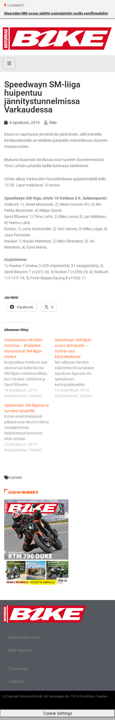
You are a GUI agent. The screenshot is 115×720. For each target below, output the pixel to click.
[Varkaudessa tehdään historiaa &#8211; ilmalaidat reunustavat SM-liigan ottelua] (29, 368)
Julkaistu (16, 681)
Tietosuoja (18, 668)
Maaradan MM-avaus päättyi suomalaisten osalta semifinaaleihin (56, 13)
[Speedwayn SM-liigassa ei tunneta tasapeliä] (29, 427)
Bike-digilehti (20, 650)
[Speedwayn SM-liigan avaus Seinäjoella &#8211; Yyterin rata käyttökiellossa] (80, 368)
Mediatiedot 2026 (24, 637)
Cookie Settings (57, 713)
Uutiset (15, 477)
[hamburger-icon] (9, 63)
